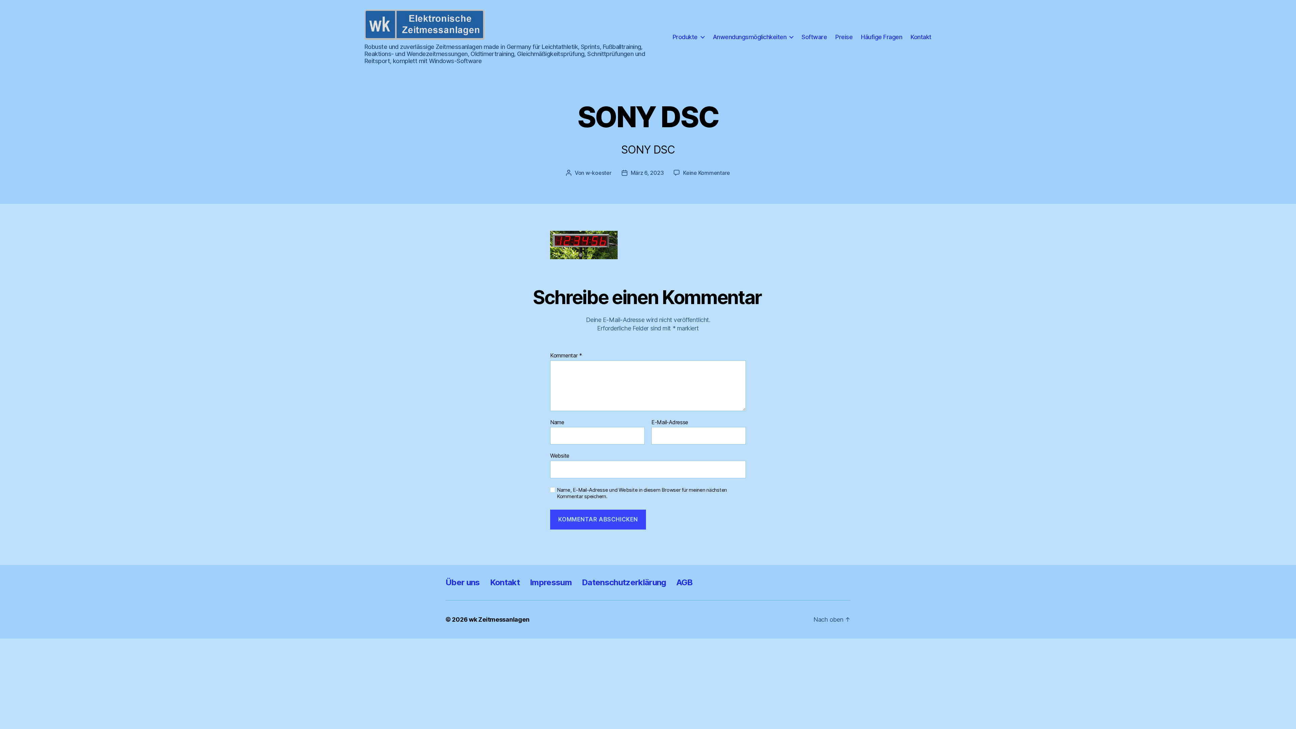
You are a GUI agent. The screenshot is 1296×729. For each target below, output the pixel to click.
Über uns (463, 582)
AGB (684, 582)
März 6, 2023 (647, 172)
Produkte (685, 36)
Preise (844, 36)
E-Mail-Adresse (669, 423)
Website (559, 455)
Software (814, 36)
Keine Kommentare (706, 172)
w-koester (599, 172)
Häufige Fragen (881, 36)
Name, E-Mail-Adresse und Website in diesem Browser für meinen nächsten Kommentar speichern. (642, 493)
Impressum (551, 582)
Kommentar (566, 356)
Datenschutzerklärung (624, 582)
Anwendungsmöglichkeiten (750, 36)
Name (557, 423)
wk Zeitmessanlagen (499, 619)
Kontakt (921, 36)
